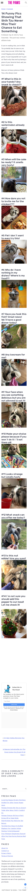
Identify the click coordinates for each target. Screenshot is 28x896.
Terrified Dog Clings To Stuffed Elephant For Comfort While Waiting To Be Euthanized (12, 828)
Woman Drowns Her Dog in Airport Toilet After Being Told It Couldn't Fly (13, 810)
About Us (4, 848)
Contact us (5, 851)
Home (3, 9)
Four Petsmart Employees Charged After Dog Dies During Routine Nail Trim (13, 836)
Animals (10, 9)
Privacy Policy (6, 853)
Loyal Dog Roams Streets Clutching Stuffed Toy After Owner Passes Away (13, 802)
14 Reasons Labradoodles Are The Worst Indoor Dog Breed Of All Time (14, 752)
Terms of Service (7, 856)
